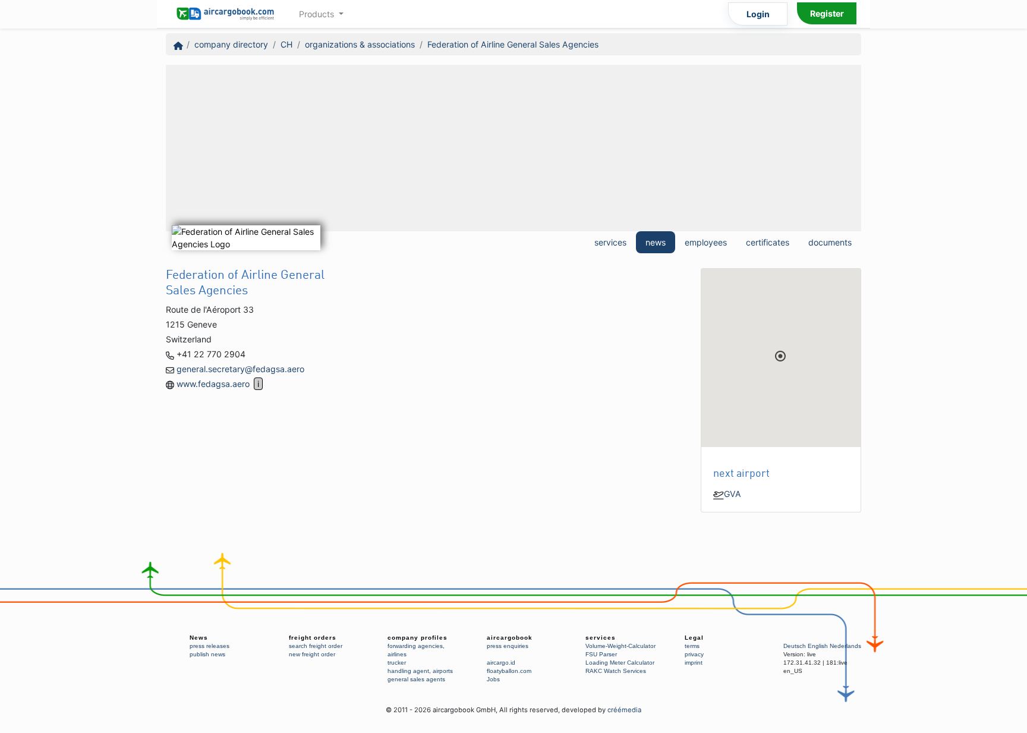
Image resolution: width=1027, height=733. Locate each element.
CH (286, 44)
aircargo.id (501, 662)
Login (758, 14)
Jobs (493, 679)
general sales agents (416, 679)
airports (443, 671)
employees (706, 242)
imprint (693, 662)
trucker (397, 662)
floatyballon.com (509, 671)
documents (830, 242)
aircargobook (510, 637)
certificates (767, 242)
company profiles (418, 637)
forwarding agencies (415, 646)
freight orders (312, 637)
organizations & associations (360, 44)
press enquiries (507, 646)
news (655, 242)
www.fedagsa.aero (213, 384)
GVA (732, 494)
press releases (209, 646)
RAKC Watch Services (615, 671)
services (610, 242)
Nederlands (845, 646)
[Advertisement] (513, 148)
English (818, 646)
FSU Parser (601, 654)
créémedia (624, 710)
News (199, 637)
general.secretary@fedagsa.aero (240, 369)
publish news (207, 654)
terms (692, 646)
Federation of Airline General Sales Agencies (512, 44)
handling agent (408, 671)
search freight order (315, 646)
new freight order (312, 654)
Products (317, 14)
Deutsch (794, 646)
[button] (780, 356)
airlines (397, 654)
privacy (694, 654)
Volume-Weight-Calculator (620, 646)
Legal (694, 637)
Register (827, 13)
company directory (231, 44)
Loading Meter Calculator (619, 662)
